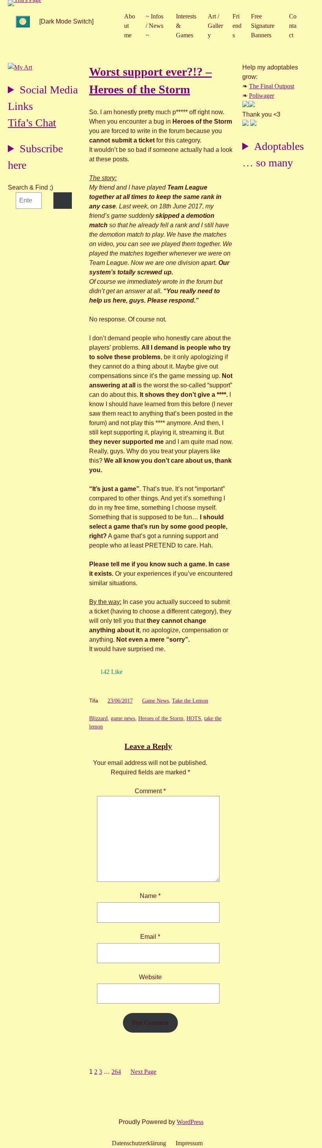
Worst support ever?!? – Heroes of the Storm (150, 80)
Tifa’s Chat (32, 123)
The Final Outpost (271, 86)
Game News (155, 701)
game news (123, 718)
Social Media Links (43, 98)
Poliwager (261, 95)
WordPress (190, 1122)
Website (150, 977)
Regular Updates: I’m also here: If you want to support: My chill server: (43, 99)
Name (150, 895)
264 (116, 1071)
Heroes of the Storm (160, 718)
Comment (150, 791)
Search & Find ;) (30, 187)
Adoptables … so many (273, 154)
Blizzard (98, 718)
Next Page (143, 1071)
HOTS (194, 718)
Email (150, 936)
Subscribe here (35, 156)
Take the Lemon (190, 701)
